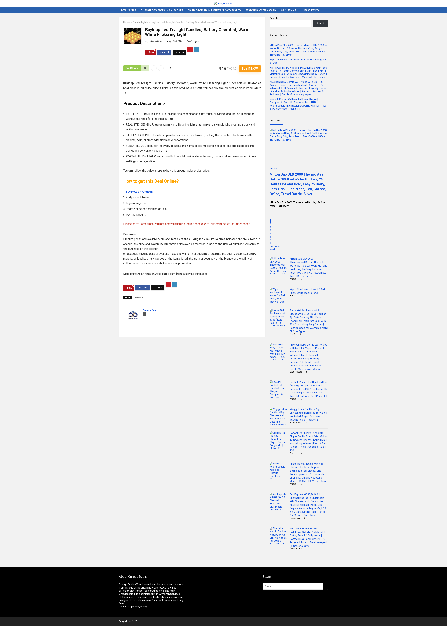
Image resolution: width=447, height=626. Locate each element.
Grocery (293, 453)
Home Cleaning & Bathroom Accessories (214, 9)
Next (272, 249)
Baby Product (296, 372)
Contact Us (288, 9)
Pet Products (295, 422)
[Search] (325, 586)
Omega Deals (156, 41)
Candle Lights (140, 22)
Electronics (128, 9)
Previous (275, 246)
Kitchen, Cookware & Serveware (162, 9)
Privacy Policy (310, 9)
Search (274, 18)
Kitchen (293, 279)
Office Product (296, 549)
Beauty (293, 334)
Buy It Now (250, 68)
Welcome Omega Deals (261, 9)
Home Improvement (299, 295)
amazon (139, 298)
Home (126, 22)
